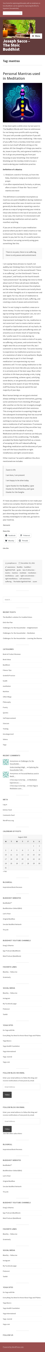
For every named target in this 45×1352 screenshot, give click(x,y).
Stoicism (6, 723)
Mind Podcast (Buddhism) (12, 956)
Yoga (4, 745)
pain (17, 576)
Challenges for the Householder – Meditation (19, 633)
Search (20, 13)
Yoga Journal (7, 1057)
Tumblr (5, 1014)
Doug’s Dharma (8, 945)
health (5, 681)
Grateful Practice (9, 675)
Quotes (5, 713)
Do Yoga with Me (9, 1030)
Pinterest (6, 1009)
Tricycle (5, 930)
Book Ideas (7, 659)
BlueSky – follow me (10, 972)
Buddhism (6, 665)
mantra (7, 573)
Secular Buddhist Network (12, 924)
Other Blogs (7, 697)
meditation (32, 573)
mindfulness (9, 576)
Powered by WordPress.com (13, 1347)
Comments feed (9, 815)
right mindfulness (11, 579)
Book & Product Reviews (12, 654)
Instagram (6, 998)
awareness (11, 567)
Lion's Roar (7, 914)
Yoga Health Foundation (11, 1046)
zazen (35, 581)
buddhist (27, 567)
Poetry (5, 707)
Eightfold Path (10, 570)
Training (5, 729)
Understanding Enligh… (18, 767)
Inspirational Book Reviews (12, 887)
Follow (7, 1095)
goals (19, 570)
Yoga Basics (7, 1041)
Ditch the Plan (8, 622)
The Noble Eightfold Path (22, 581)
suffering (8, 581)
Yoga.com (6, 1062)
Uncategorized (8, 734)
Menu (37, 36)
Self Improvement (9, 718)
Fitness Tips (7, 670)
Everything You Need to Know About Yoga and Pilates (22, 1035)
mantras (15, 573)
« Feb (5, 871)
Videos (5, 739)
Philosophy (7, 702)
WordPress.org (8, 820)
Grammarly (7, 977)
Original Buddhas (9, 919)
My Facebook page (10, 1004)
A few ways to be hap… (18, 780)
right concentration (27, 576)
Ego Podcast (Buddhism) (11, 951)
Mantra (19, 169)
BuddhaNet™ (7, 903)
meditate (23, 573)
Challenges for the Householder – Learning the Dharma (22, 638)
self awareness (24, 579)
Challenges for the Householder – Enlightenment (20, 628)
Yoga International (9, 1051)
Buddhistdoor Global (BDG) (12, 908)
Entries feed (7, 810)
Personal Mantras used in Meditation (21, 76)
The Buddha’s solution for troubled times (17, 617)
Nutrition (6, 691)
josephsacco (12, 563)
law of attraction (28, 570)
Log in (5, 804)
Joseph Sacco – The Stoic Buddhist (16, 45)
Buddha (19, 567)
